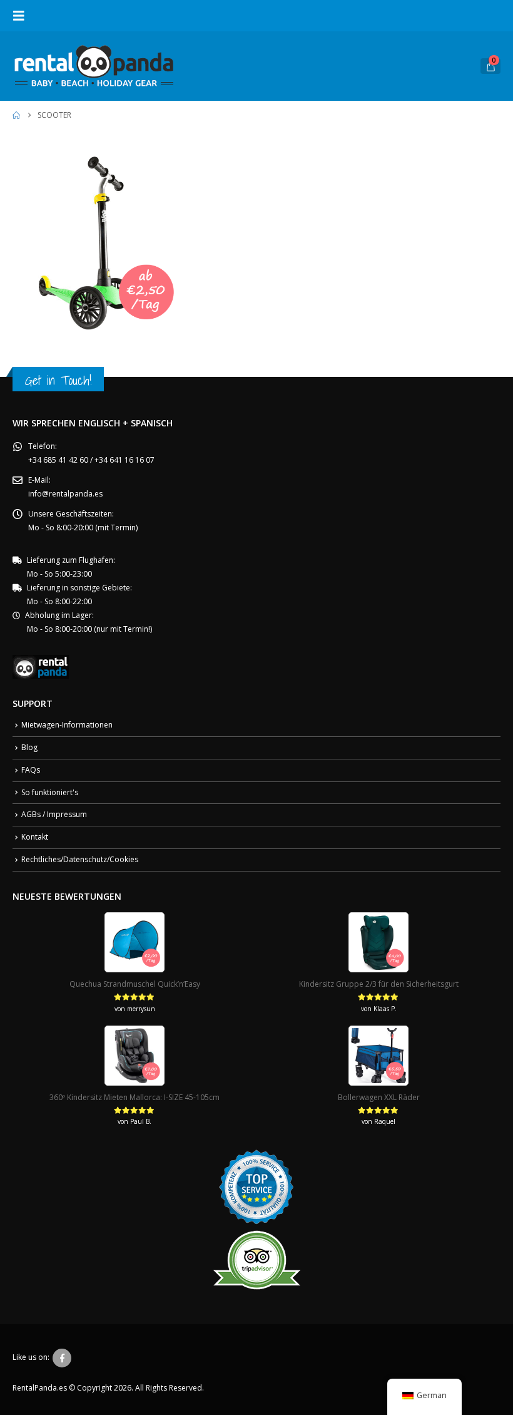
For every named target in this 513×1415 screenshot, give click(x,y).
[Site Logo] (94, 66)
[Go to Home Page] (16, 115)
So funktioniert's (49, 792)
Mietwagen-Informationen (67, 724)
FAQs (30, 769)
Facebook (62, 1358)
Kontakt (34, 836)
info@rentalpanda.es (65, 493)
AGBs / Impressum (54, 814)
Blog (29, 747)
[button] (23, 15)
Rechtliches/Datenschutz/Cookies (79, 859)
